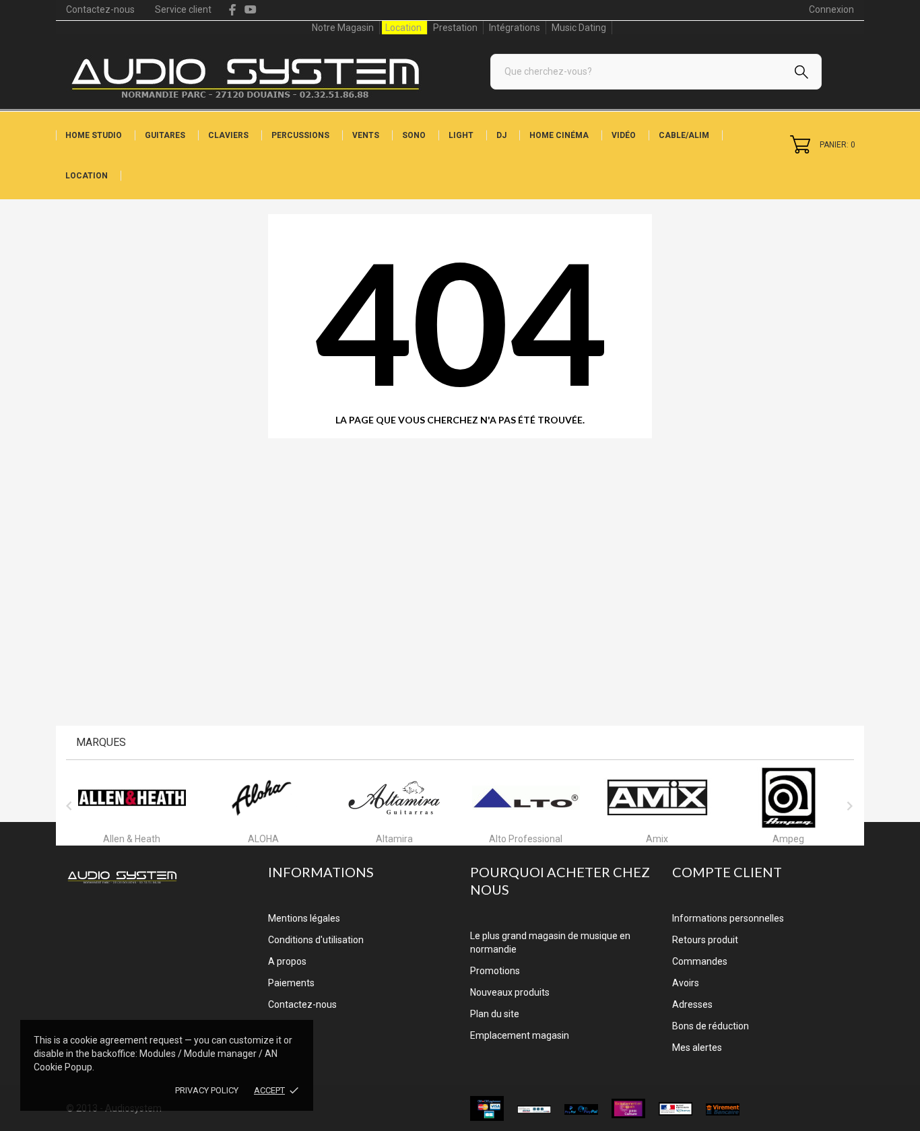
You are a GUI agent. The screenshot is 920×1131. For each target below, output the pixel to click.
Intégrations (514, 27)
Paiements (291, 983)
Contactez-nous (100, 9)
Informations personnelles (728, 918)
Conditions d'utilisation (316, 939)
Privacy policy (206, 1090)
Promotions (495, 970)
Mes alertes (697, 1047)
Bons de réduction (710, 1026)
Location (403, 27)
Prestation (455, 27)
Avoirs (685, 983)
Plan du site (494, 1013)
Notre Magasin (343, 27)
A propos (287, 961)
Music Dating (579, 27)
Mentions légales (304, 918)
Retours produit (705, 939)
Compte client (727, 872)
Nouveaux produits (510, 992)
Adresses (692, 1004)
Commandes (699, 961)
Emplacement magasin (519, 1035)
